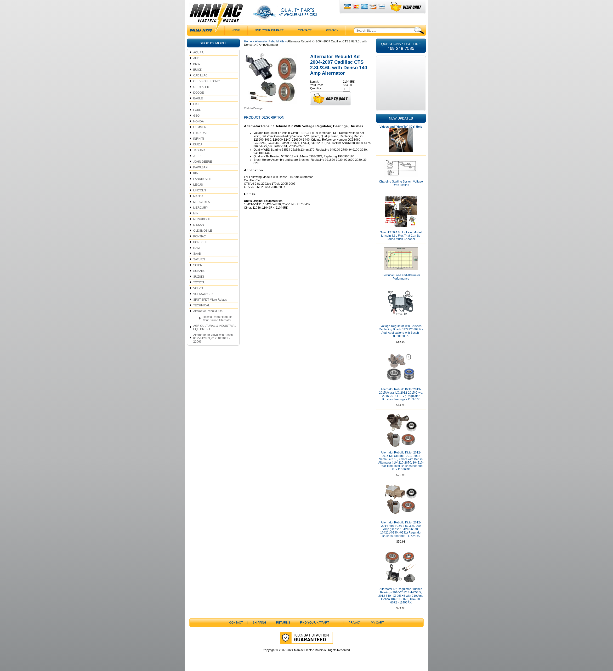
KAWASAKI (200, 167)
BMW (196, 64)
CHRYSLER (201, 87)
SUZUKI (198, 276)
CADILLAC (200, 75)
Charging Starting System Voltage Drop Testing (401, 183)
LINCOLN (199, 190)
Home (248, 41)
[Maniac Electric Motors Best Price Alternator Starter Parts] (216, 18)
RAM (196, 248)
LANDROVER (202, 179)
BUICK (197, 69)
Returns (283, 622)
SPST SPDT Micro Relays (210, 299)
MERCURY (200, 207)
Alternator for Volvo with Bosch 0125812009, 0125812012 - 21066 (213, 338)
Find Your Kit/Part (269, 30)
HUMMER (199, 127)
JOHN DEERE (202, 161)
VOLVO (198, 288)
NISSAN (198, 225)
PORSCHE (200, 242)
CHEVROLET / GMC (206, 81)
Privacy (332, 30)
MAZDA (198, 196)
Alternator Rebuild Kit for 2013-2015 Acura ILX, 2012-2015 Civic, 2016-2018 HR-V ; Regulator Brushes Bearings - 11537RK (401, 394)
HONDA (198, 121)
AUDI (196, 58)
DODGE (198, 92)
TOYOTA (198, 282)
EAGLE (198, 98)
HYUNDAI (199, 133)
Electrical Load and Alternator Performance (401, 277)
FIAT (196, 104)
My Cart (377, 622)
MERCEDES (201, 202)
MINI (196, 213)
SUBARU (199, 271)
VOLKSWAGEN (203, 294)
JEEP (196, 156)
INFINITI (198, 138)
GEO (196, 115)
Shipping (259, 622)
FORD (197, 110)
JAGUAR (199, 150)
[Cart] (406, 7)
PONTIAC (199, 236)
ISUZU (197, 144)
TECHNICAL (201, 305)
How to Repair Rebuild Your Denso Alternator (218, 318)
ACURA (198, 52)
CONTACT (305, 30)
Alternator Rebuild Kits (207, 311)
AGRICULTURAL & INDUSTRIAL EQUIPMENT (214, 327)
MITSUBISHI (201, 219)
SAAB (197, 253)
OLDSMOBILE (202, 230)
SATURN (199, 259)
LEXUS (198, 184)
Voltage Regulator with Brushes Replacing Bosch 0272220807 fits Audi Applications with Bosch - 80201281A (401, 331)
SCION (197, 265)
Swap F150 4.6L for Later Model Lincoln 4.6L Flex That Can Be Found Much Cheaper (401, 236)
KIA (195, 173)
